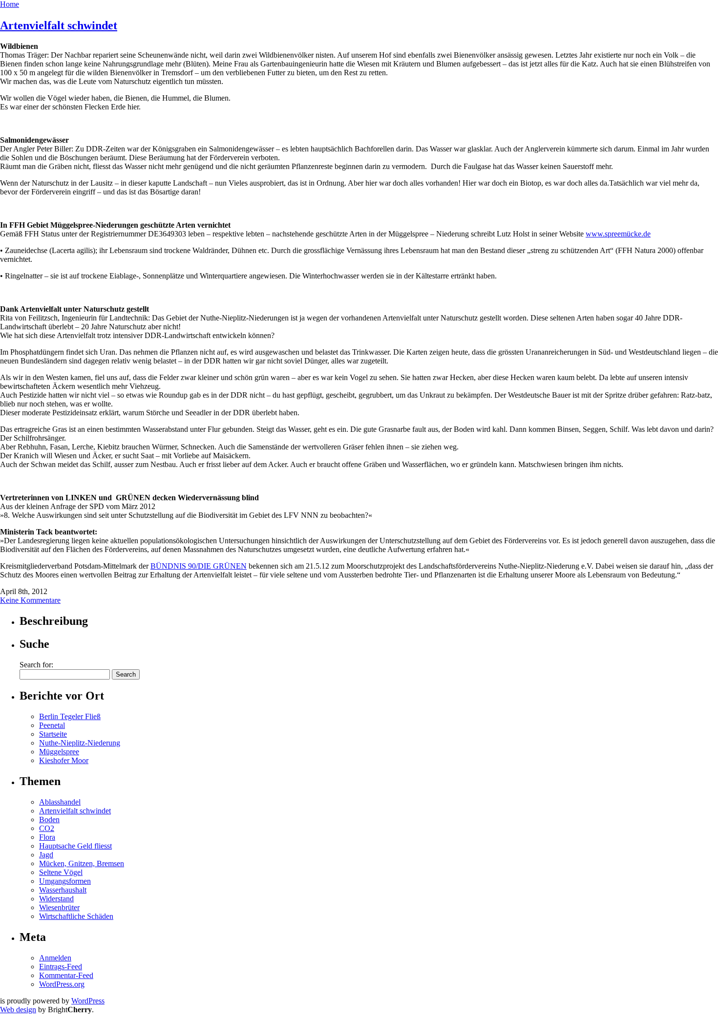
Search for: (36, 664)
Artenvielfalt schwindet (58, 25)
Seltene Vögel (61, 872)
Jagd (46, 855)
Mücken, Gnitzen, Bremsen (81, 863)
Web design (18, 1009)
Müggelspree (59, 751)
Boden (49, 819)
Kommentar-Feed (66, 975)
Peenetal (52, 725)
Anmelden (55, 958)
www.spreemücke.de (618, 234)
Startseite (53, 734)
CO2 (46, 828)
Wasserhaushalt (62, 890)
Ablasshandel (60, 802)
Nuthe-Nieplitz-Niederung (79, 743)
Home (9, 4)
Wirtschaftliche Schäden (76, 916)
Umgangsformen (65, 881)
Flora (47, 837)
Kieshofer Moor (63, 760)
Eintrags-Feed (60, 966)
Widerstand (56, 898)
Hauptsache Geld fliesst (75, 846)
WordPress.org (61, 984)
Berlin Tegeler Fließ (70, 716)
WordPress (88, 1001)
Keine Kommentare (30, 600)
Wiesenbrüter (59, 907)
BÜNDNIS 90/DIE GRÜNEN (198, 566)
